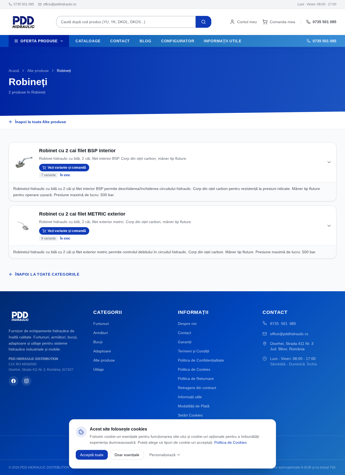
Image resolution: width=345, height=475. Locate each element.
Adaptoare (102, 351)
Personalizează (162, 455)
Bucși (97, 342)
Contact (120, 41)
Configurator (177, 41)
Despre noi (187, 323)
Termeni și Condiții (193, 351)
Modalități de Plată (193, 406)
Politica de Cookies (194, 369)
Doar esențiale (127, 455)
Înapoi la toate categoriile (47, 274)
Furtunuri (101, 323)
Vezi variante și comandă (67, 167)
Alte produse (38, 70)
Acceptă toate (92, 455)
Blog (145, 41)
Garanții (184, 342)
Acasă (14, 70)
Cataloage (88, 41)
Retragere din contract (197, 388)
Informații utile (222, 41)
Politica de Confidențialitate (201, 360)
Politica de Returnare (196, 378)
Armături (100, 333)
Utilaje (98, 369)
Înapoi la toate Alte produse (40, 122)
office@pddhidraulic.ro (289, 334)
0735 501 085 (283, 323)
